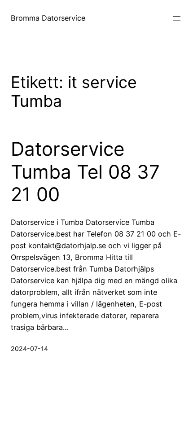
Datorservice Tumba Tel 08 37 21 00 (85, 172)
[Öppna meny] (176, 18)
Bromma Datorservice (48, 17)
